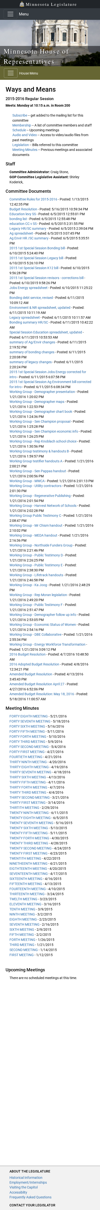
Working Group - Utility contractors (35, 486)
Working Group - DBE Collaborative (35, 634)
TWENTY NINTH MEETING (29, 813)
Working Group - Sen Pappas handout (38, 471)
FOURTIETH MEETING (25, 757)
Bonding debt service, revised (31, 298)
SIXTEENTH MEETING (25, 879)
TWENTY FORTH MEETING (29, 838)
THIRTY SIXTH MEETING (27, 777)
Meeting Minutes (24, 150)
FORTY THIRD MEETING (27, 742)
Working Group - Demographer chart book (41, 411)
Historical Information (25, 1178)
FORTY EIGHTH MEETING (28, 716)
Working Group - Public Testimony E (36, 565)
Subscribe (19, 115)
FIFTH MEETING (21, 935)
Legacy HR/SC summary (28, 228)
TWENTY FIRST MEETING (28, 853)
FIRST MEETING (21, 955)
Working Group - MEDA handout (33, 535)
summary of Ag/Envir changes (32, 342)
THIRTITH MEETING (24, 808)
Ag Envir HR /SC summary (29, 238)
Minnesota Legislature (51, 4)
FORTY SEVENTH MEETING (29, 721)
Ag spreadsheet (21, 233)
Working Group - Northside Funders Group (41, 545)
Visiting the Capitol (23, 1187)
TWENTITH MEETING (25, 858)
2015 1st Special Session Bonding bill (37, 248)
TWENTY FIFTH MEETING (28, 833)
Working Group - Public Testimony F (36, 605)
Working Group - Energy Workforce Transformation (47, 644)
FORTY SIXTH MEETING (27, 726)
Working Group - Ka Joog (28, 585)
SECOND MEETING (23, 950)
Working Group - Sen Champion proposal (40, 421)
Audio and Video (24, 135)
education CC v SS (23, 224)
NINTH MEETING (22, 914)
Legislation (20, 145)
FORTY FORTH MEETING (27, 736)
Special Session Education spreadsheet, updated (46, 332)
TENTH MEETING (22, 909)
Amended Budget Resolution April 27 (37, 684)
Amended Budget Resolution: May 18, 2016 (42, 694)
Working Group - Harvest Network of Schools (43, 506)
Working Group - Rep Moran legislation (38, 595)
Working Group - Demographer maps (37, 402)
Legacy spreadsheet (25, 317)
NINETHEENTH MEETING (28, 863)
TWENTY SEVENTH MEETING (31, 823)
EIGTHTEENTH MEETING (28, 869)
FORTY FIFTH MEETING (27, 731)
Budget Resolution (23, 209)
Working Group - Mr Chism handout (36, 525)
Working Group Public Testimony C (35, 515)
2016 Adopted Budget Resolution (34, 664)
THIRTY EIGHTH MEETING (29, 767)
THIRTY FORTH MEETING (28, 787)
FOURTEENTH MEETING (27, 889)
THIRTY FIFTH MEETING (27, 782)
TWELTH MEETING (23, 899)
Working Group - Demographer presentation (42, 392)
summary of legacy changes (30, 362)
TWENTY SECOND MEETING (30, 848)
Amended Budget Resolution (31, 674)
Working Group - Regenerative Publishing (40, 496)
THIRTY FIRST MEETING (27, 802)
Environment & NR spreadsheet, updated (40, 308)
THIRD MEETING (21, 945)
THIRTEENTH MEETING (27, 894)
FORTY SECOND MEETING (29, 747)
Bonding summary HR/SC (29, 322)
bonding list (18, 219)
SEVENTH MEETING (24, 924)
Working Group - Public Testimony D (36, 555)
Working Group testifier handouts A (36, 461)
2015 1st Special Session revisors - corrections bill (46, 278)
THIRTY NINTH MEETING (28, 762)
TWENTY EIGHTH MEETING (30, 818)
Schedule (19, 130)
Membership (21, 125)
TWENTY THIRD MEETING (28, 843)
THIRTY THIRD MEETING (27, 792)
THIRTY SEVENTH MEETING (30, 772)
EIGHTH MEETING (23, 919)
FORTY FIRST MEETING (27, 752)
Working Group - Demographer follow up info (43, 615)
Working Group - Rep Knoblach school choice (43, 441)
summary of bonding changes (32, 352)
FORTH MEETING (22, 940)
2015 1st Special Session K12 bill (34, 268)
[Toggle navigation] (10, 14)
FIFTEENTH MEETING (25, 884)
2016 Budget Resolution (27, 654)
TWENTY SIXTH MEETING (28, 828)
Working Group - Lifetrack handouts (36, 575)
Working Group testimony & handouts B (39, 451)
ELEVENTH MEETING (25, 904)
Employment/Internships (28, 1182)
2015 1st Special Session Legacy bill (36, 258)
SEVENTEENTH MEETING (28, 874)
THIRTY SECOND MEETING (29, 797)
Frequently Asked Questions (30, 1197)
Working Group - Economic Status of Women (43, 625)
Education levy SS (23, 214)
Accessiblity (18, 1192)
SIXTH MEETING (21, 929)
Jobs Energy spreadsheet (28, 288)
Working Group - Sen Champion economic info (44, 431)
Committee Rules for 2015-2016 (33, 199)
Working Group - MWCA (27, 481)
